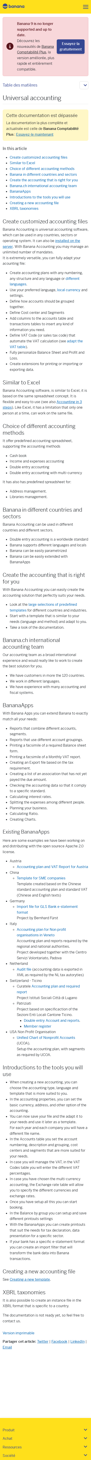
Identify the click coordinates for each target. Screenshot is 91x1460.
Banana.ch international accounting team (43, 186)
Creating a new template (30, 1279)
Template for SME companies (41, 878)
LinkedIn (77, 1341)
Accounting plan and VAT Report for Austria (52, 866)
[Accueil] (17, 7)
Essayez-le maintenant (34, 134)
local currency (68, 290)
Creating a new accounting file (34, 203)
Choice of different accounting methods (42, 168)
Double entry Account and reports (51, 1020)
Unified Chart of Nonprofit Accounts (46, 1037)
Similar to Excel (22, 163)
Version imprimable (18, 1333)
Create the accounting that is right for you (44, 180)
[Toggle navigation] (84, 6)
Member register (37, 1026)
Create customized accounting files (38, 157)
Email (7, 1347)
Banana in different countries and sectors (43, 174)
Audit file (24, 969)
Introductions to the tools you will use (40, 197)
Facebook (59, 1341)
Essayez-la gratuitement (71, 46)
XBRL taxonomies (24, 208)
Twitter (42, 1341)
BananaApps (20, 191)
